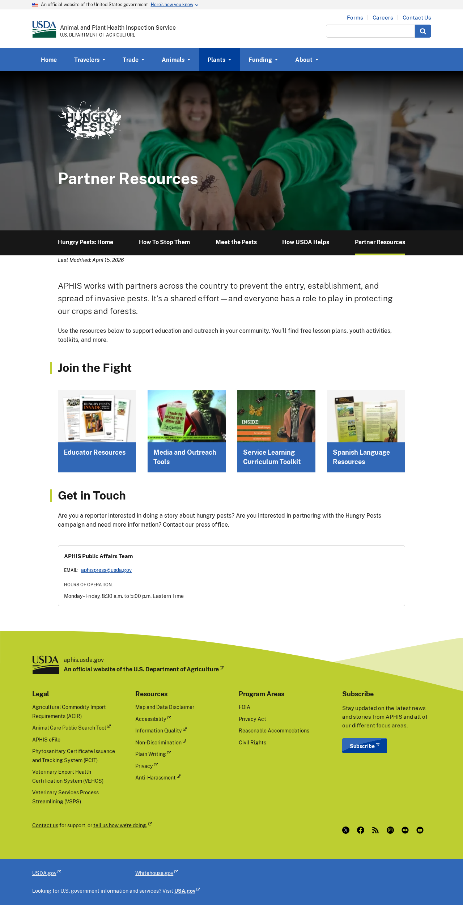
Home (49, 59)
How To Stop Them (164, 242)
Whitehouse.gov (154, 873)
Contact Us (417, 17)
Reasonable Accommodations (274, 730)
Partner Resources (380, 242)
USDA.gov (44, 873)
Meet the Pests (236, 242)
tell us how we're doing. (120, 825)
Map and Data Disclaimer (164, 707)
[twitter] (347, 830)
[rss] (377, 830)
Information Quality (158, 730)
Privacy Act (252, 719)
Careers (383, 17)
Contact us (45, 825)
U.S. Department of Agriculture (176, 669)
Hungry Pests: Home (85, 242)
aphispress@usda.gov (106, 570)
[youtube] (421, 830)
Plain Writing (150, 754)
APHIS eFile (46, 739)
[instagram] (392, 830)
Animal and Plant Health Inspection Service (118, 27)
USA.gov (184, 891)
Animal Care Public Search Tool (69, 728)
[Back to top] (443, 885)
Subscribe (362, 746)
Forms (355, 17)
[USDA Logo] (44, 29)
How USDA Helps (305, 242)
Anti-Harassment (155, 777)
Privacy (144, 766)
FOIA (244, 707)
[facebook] (362, 830)
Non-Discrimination (158, 742)
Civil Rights (252, 742)
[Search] (423, 31)
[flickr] (407, 830)
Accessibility (150, 719)
